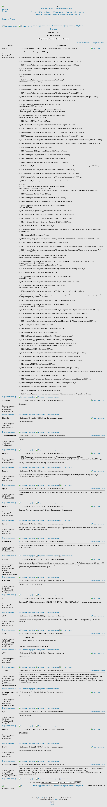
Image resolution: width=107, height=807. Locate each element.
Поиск (48, 12)
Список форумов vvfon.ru (41, 26)
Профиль (39, 14)
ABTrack (47, 798)
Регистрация (79, 12)
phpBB (56, 799)
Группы (69, 12)
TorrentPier (41, 798)
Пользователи (58, 12)
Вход (78, 14)
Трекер (33, 12)
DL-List (53, 29)
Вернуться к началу (9, 397)
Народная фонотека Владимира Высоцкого (56, 8)
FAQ (41, 12)
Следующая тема (98, 43)
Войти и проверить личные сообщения (59, 14)
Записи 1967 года (8, 19)
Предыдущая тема (83, 43)
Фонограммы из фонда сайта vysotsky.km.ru (67, 26)
